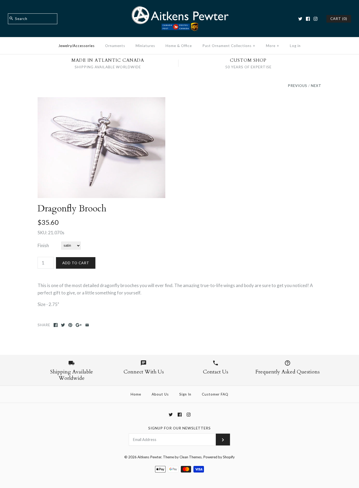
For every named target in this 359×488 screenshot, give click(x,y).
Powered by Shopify (219, 457)
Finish (43, 245)
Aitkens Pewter (149, 457)
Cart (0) (338, 19)
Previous (297, 86)
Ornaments (115, 46)
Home (136, 394)
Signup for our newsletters (179, 428)
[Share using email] (87, 325)
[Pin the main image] (70, 325)
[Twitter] (300, 19)
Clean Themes (191, 457)
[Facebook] (308, 19)
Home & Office (179, 46)
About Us (160, 394)
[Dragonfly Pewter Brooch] (101, 100)
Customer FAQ (215, 394)
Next (316, 86)
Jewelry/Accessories (76, 46)
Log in (295, 46)
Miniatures (145, 46)
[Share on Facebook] (56, 325)
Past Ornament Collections (228, 46)
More (272, 46)
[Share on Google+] (79, 325)
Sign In (185, 394)
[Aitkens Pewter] (179, 9)
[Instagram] (315, 19)
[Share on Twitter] (63, 325)
